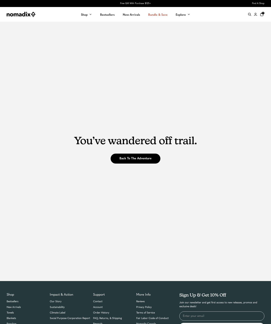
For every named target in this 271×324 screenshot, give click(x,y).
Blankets (11, 318)
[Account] (255, 14)
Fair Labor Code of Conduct (152, 318)
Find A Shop (258, 3)
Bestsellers (12, 301)
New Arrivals (14, 307)
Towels (10, 312)
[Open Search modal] (249, 14)
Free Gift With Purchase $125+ (135, 3)
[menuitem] (86, 14)
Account (98, 307)
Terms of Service (145, 312)
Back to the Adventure (135, 158)
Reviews (140, 301)
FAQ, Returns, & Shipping (107, 318)
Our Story (56, 301)
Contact (98, 301)
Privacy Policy (144, 307)
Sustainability (57, 307)
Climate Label (57, 312)
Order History (101, 312)
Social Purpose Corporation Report (70, 318)
